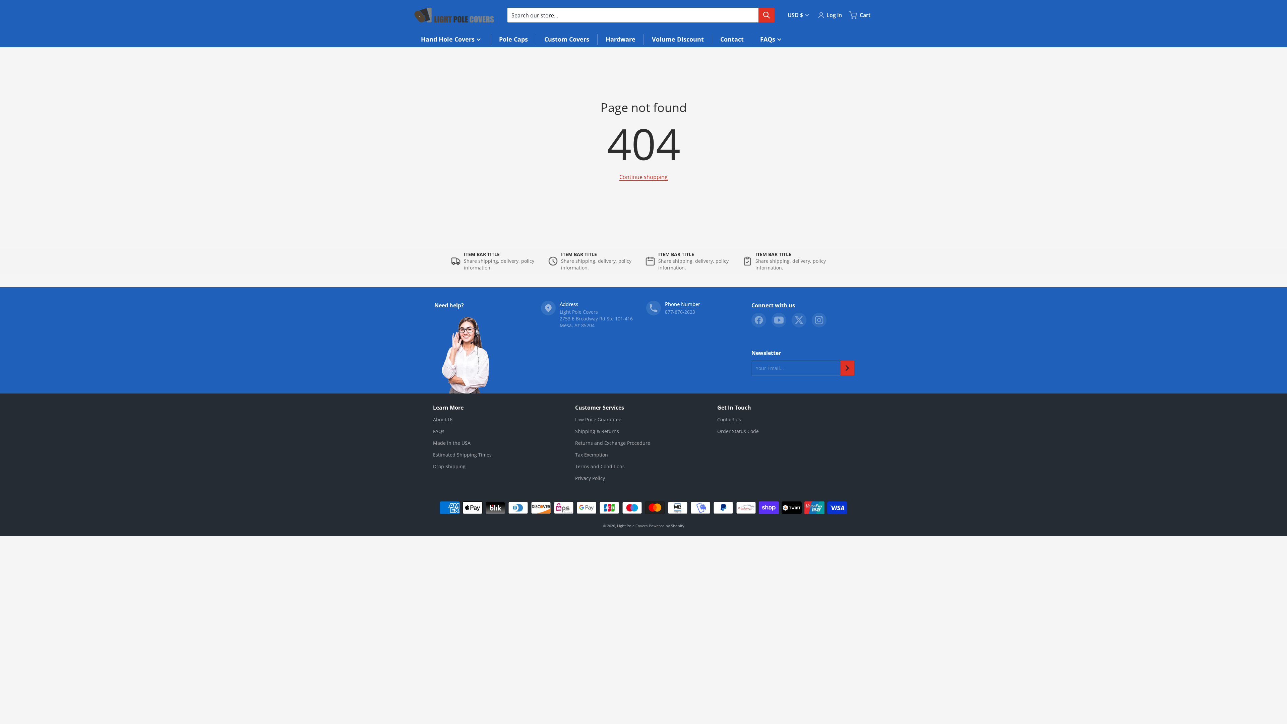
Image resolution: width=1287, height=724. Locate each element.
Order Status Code (738, 431)
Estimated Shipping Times (462, 454)
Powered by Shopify (666, 525)
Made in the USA (452, 443)
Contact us (729, 419)
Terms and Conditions (600, 466)
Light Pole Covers (632, 525)
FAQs (438, 431)
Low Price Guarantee (598, 419)
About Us (443, 419)
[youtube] (779, 320)
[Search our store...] (766, 15)
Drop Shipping (449, 466)
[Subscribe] (847, 368)
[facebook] (758, 320)
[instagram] (819, 320)
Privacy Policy (590, 478)
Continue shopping (643, 177)
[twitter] (799, 320)
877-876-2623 (680, 312)
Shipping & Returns (597, 431)
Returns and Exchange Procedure (612, 443)
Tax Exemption (591, 454)
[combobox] (640, 15)
